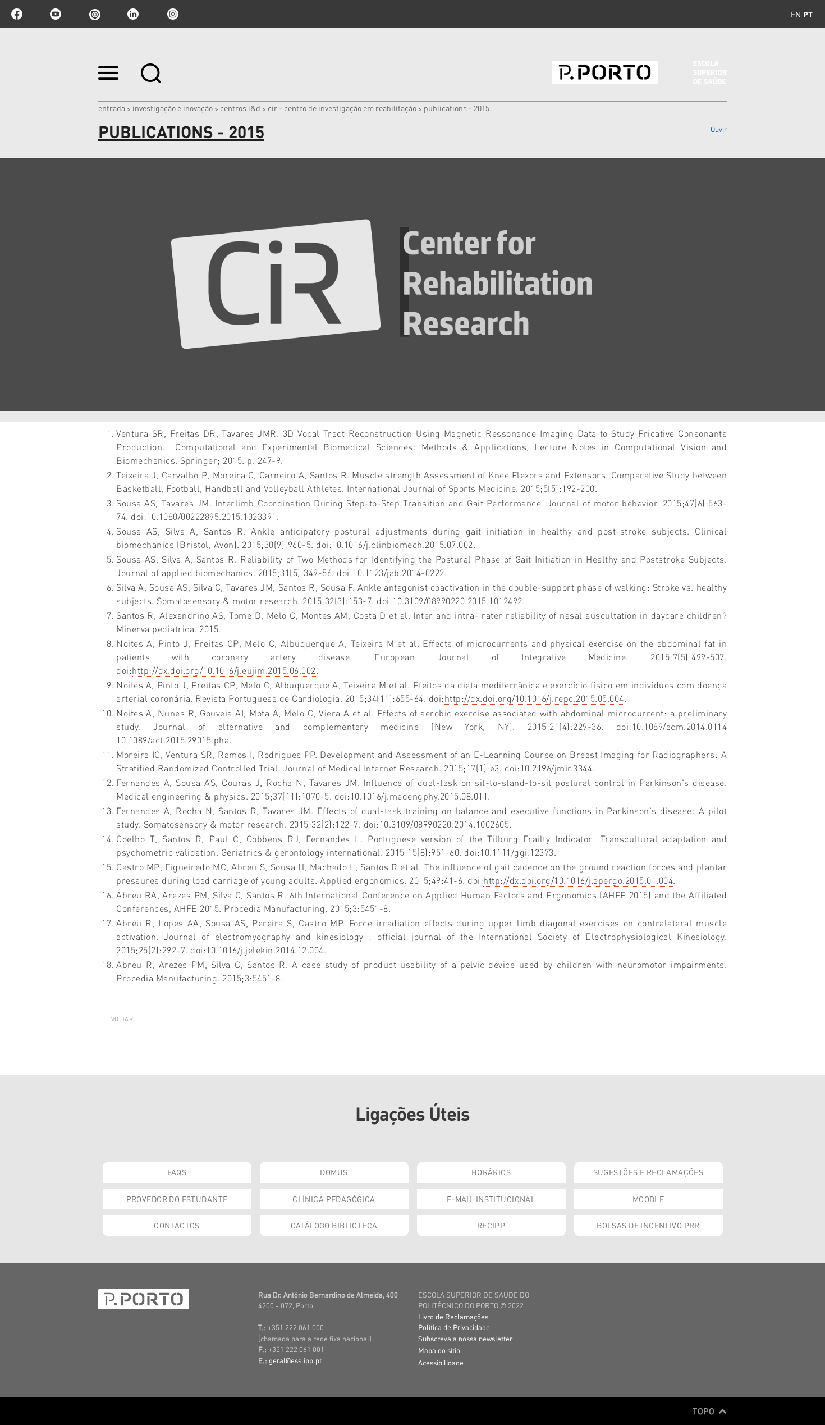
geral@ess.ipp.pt (295, 1360)
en (796, 14)
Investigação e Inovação (172, 108)
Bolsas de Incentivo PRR (648, 1225)
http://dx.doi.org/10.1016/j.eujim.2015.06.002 (224, 670)
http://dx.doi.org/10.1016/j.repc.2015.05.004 (534, 698)
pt (808, 14)
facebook (16, 14)
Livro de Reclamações (453, 1316)
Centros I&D (240, 108)
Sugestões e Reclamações (648, 1172)
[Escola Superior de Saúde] (639, 72)
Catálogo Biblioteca (334, 1225)
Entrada (111, 108)
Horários (491, 1172)
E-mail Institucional (491, 1199)
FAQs (177, 1172)
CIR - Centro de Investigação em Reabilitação (342, 108)
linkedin (133, 14)
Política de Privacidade (454, 1327)
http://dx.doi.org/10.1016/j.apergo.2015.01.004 (578, 880)
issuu (94, 14)
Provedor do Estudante (177, 1199)
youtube (55, 14)
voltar (122, 1019)
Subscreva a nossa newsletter (465, 1338)
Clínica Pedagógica (333, 1199)
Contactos (177, 1225)
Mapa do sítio (439, 1350)
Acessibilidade (441, 1362)
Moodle (648, 1199)
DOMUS (333, 1172)
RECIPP (491, 1225)
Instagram (171, 14)
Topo (705, 1411)
